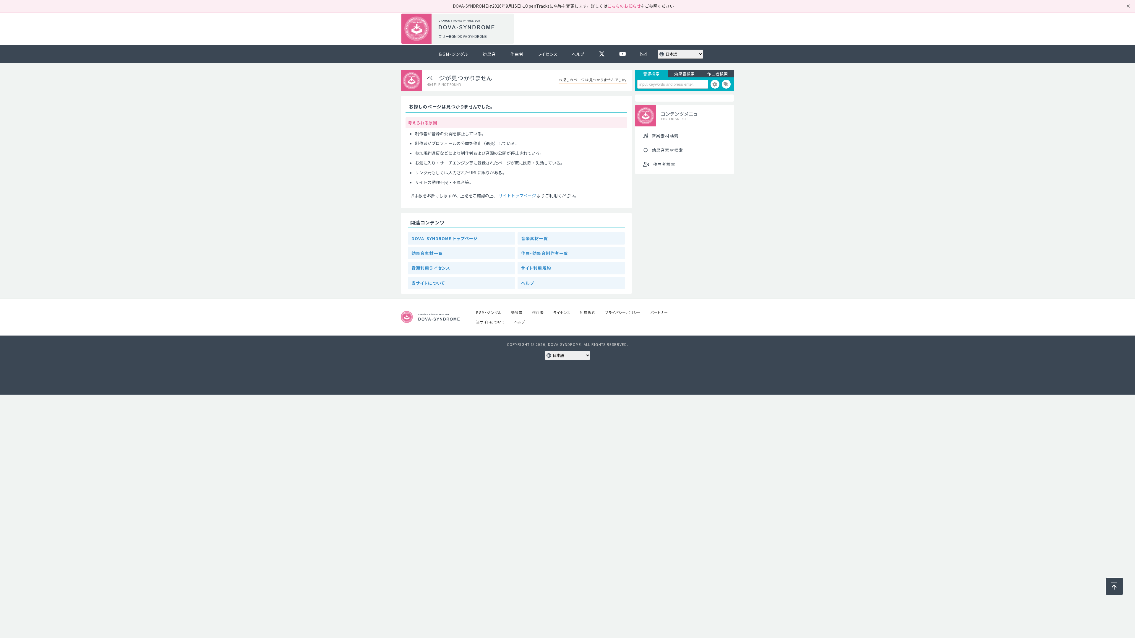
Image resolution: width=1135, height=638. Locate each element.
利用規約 (587, 312)
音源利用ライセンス (430, 268)
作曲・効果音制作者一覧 (544, 253)
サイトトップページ (517, 195)
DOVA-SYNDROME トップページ (444, 238)
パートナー (659, 312)
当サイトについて (428, 283)
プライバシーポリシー (623, 312)
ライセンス (548, 54)
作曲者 (516, 54)
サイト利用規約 (536, 268)
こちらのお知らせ (624, 6)
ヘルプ (578, 54)
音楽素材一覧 (534, 238)
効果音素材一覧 (427, 253)
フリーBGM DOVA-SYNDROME (462, 36)
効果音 (489, 54)
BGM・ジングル (453, 54)
